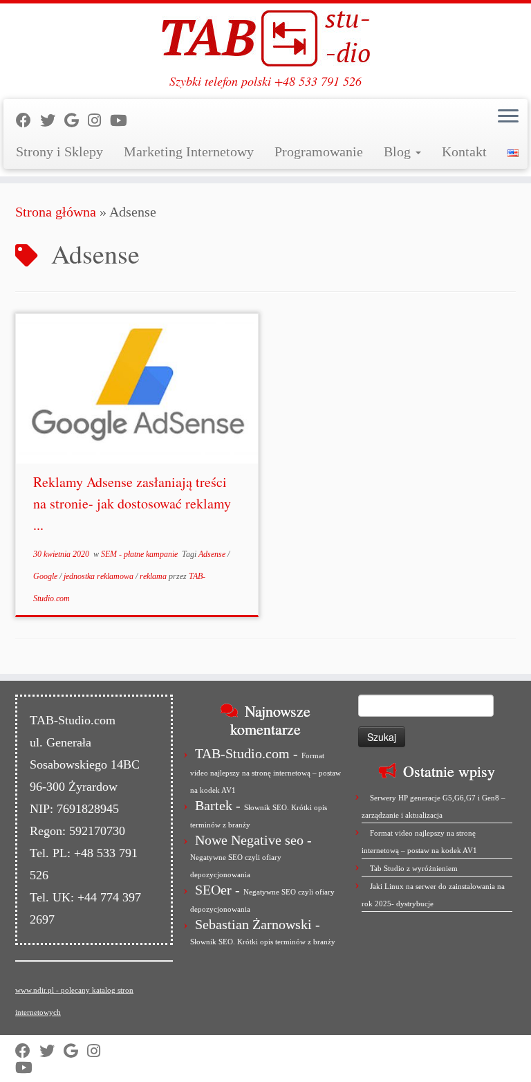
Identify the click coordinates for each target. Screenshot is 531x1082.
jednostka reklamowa (100, 576)
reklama (154, 576)
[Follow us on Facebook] (28, 120)
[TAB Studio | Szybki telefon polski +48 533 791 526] (265, 38)
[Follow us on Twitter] (52, 120)
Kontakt (464, 151)
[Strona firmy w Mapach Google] (76, 120)
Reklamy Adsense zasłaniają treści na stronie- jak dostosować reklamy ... (132, 503)
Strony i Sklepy (59, 151)
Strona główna (55, 211)
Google (46, 576)
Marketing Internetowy (189, 151)
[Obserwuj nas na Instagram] (99, 120)
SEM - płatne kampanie (140, 554)
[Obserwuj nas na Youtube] (123, 120)
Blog (399, 151)
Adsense (212, 554)
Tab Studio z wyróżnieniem (414, 868)
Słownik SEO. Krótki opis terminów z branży (262, 941)
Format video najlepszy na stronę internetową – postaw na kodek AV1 (265, 772)
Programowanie (318, 151)
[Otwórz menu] (508, 117)
